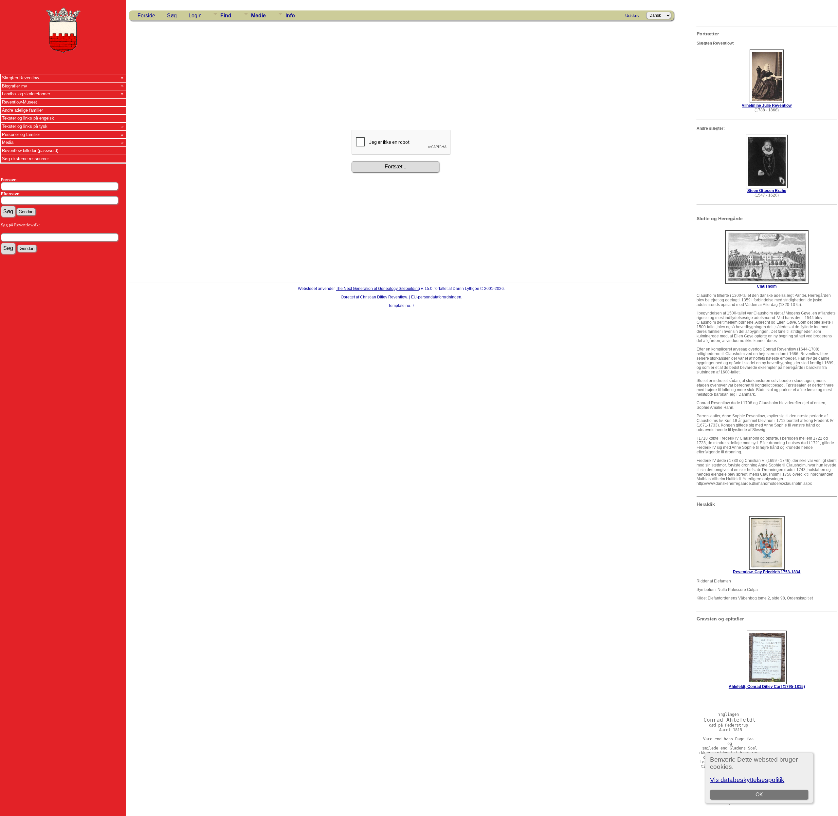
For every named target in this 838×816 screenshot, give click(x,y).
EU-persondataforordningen (436, 297)
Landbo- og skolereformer (26, 93)
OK (759, 794)
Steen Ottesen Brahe (766, 190)
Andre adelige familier (22, 110)
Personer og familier (21, 134)
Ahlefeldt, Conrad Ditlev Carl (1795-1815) (767, 686)
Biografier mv (14, 86)
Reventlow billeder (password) (30, 150)
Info (290, 15)
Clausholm (767, 286)
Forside (146, 15)
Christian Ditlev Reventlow (383, 297)
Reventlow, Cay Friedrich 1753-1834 (766, 572)
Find (225, 15)
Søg (172, 15)
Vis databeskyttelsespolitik (747, 779)
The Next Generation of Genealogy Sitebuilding (378, 288)
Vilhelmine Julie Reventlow (767, 105)
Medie (258, 15)
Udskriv (632, 15)
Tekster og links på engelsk (28, 118)
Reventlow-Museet (19, 102)
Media (7, 142)
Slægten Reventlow (20, 77)
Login (195, 15)
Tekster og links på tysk (24, 126)
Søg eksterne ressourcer (25, 158)
